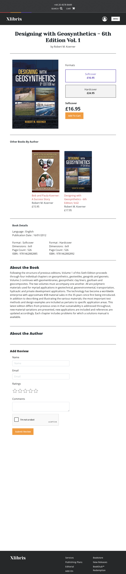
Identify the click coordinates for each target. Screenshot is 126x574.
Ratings (16, 383)
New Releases (100, 562)
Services (69, 557)
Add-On (69, 571)
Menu (115, 19)
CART (68, 8)
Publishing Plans (73, 562)
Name (15, 357)
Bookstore (98, 557)
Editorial (69, 566)
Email (15, 370)
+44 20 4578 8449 (63, 4)
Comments (18, 399)
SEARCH (55, 8)
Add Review (19, 351)
